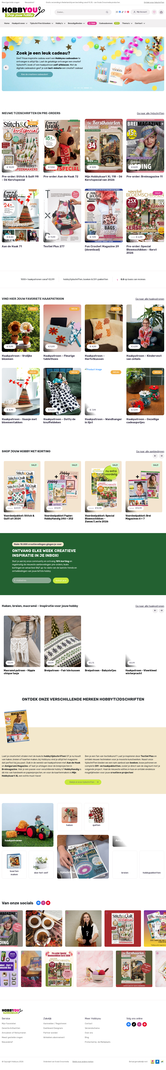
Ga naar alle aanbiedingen (150, 451)
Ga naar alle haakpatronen (149, 298)
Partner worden (50, 1033)
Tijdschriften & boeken (40, 23)
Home (6, 23)
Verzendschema (92, 1028)
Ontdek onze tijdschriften (154, 2)
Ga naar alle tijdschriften (150, 113)
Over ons (89, 1033)
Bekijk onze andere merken (83, 1062)
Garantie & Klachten (11, 1028)
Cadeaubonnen (109, 23)
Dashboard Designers (53, 1028)
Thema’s (126, 23)
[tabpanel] (83, 63)
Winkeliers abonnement (54, 1037)
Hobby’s (59, 23)
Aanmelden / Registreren (54, 1023)
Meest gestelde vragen (12, 1037)
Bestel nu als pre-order (31, 73)
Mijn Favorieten (9, 1023)
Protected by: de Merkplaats (97, 1042)
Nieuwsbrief (29, 2)
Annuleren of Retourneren (14, 1033)
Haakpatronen (18, 23)
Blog (87, 1037)
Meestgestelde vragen (11, 2)
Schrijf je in (61, 580)
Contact (138, 23)
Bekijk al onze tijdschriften (82, 782)
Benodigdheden (75, 23)
